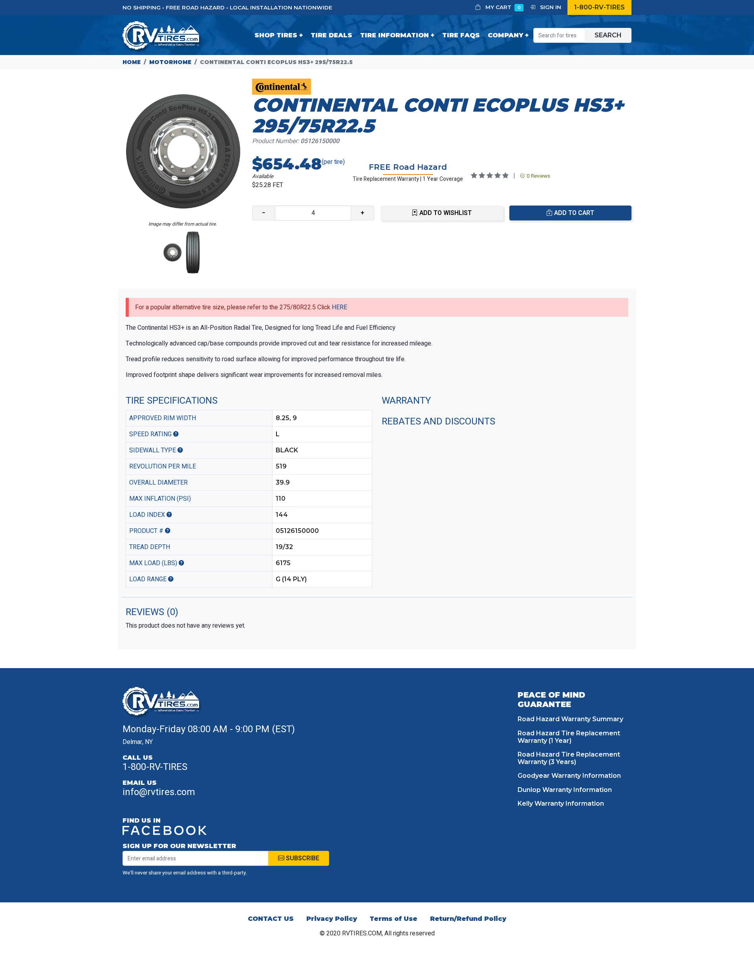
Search (608, 35)
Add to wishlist (445, 213)
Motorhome (170, 62)
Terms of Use (393, 918)
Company (505, 35)
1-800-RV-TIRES (599, 7)
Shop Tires (275, 35)
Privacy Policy (331, 918)
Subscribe (301, 858)
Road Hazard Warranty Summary (570, 719)
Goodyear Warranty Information (569, 775)
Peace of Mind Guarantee (551, 699)
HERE (339, 307)
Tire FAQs (461, 35)
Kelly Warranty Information (561, 803)
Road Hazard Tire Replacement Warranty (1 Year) (569, 736)
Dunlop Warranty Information (565, 790)
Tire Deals (331, 35)
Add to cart (573, 213)
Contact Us (271, 918)
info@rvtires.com (159, 792)
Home (132, 62)
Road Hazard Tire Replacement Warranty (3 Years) (569, 758)
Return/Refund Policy (468, 918)
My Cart (502, 7)
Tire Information (394, 35)
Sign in (549, 7)
